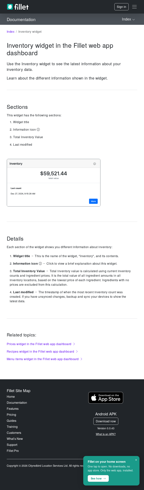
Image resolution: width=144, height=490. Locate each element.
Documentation (17, 402)
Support (12, 444)
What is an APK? (106, 434)
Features (13, 408)
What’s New (15, 438)
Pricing (11, 414)
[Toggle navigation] (134, 7)
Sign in (121, 7)
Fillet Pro (13, 450)
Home (11, 396)
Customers (14, 432)
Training (12, 426)
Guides (11, 420)
